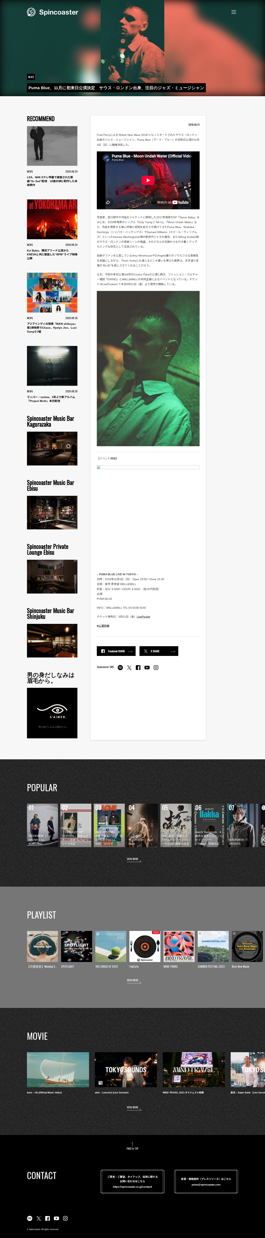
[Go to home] (52, 11)
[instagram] (156, 669)
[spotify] (120, 669)
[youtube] (147, 669)
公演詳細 (103, 625)
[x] (129, 669)
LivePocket (143, 616)
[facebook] (138, 669)
